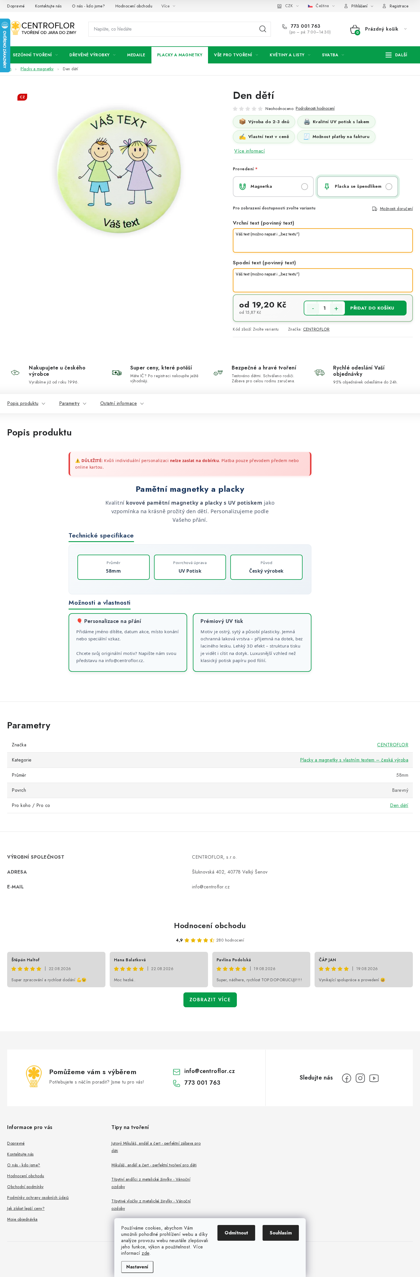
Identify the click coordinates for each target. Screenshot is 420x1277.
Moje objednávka (22, 1219)
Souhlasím (281, 1233)
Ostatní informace (118, 403)
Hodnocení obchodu (134, 6)
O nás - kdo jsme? (88, 6)
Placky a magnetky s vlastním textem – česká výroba (354, 760)
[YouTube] (374, 1078)
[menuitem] (35, 54)
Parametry (69, 403)
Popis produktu (22, 403)
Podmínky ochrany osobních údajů (38, 1197)
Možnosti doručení (396, 208)
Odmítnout (236, 1233)
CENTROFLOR (316, 329)
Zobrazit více (210, 999)
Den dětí (399, 805)
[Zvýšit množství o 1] (336, 308)
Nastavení (137, 1267)
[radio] (273, 186)
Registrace (399, 6)
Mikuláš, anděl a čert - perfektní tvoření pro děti (154, 1165)
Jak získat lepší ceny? (26, 1208)
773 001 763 (305, 26)
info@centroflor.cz (209, 1071)
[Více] (396, 54)
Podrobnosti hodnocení (315, 108)
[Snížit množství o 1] (313, 308)
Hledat (263, 29)
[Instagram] (360, 1078)
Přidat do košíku (372, 308)
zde (145, 1253)
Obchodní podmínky (25, 1187)
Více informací (249, 151)
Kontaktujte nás (48, 6)
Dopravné (16, 6)
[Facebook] (346, 1078)
